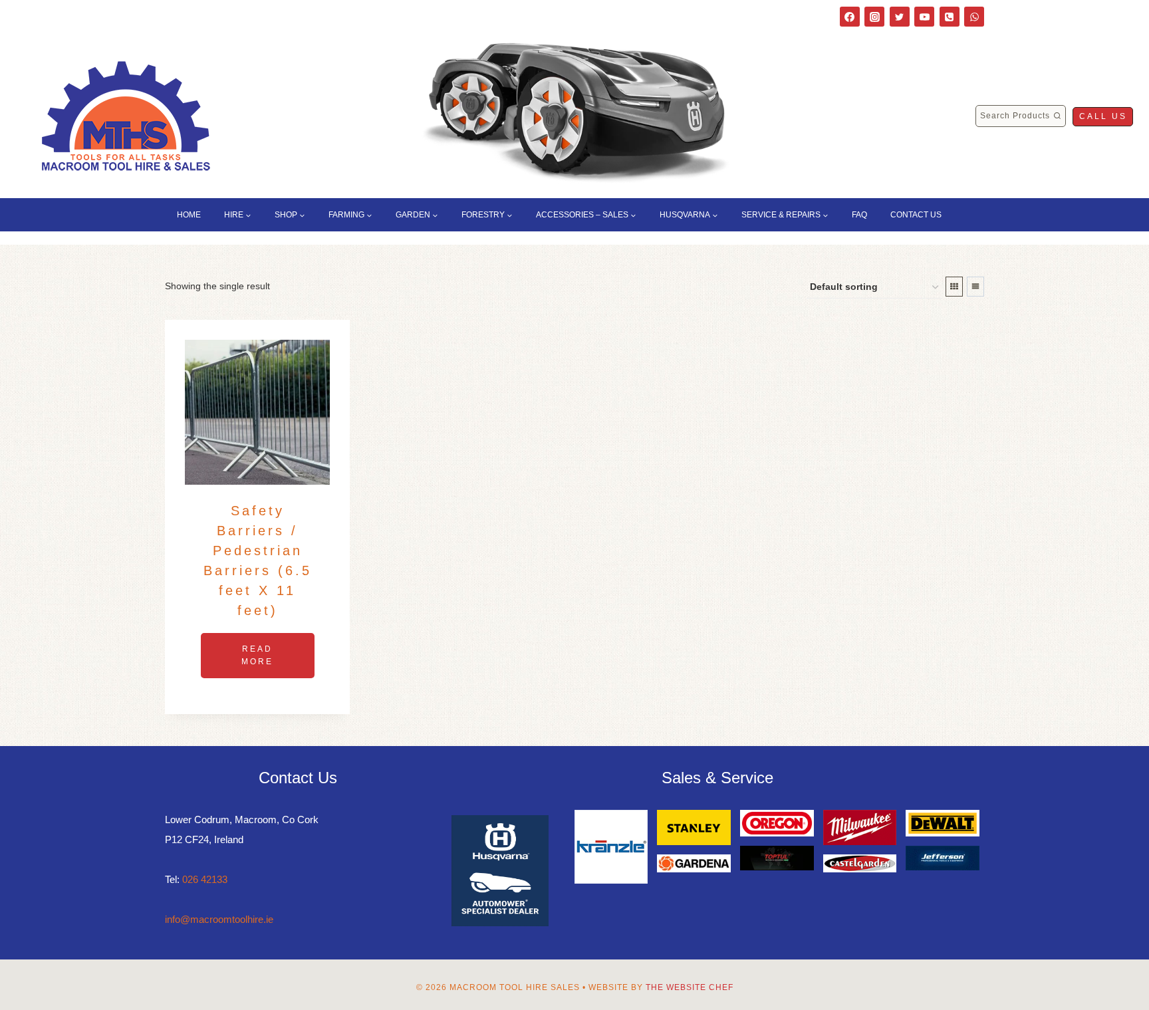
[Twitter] (900, 17)
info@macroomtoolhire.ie (219, 919)
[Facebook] (850, 17)
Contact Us (916, 214)
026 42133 (204, 879)
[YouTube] (924, 17)
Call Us (1103, 116)
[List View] (975, 287)
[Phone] (949, 17)
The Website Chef (689, 987)
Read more (257, 655)
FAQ (859, 214)
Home (189, 214)
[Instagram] (874, 17)
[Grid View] (954, 287)
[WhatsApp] (974, 17)
